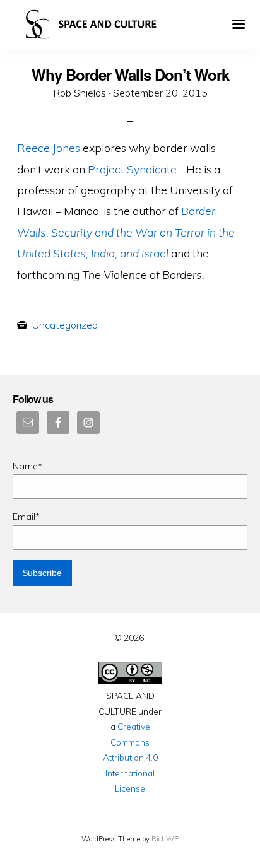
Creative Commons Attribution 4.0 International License (130, 757)
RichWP (165, 838)
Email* (26, 516)
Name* (27, 466)
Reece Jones (48, 148)
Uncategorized (65, 325)
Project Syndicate (132, 169)
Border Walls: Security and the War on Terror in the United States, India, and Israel (126, 232)
